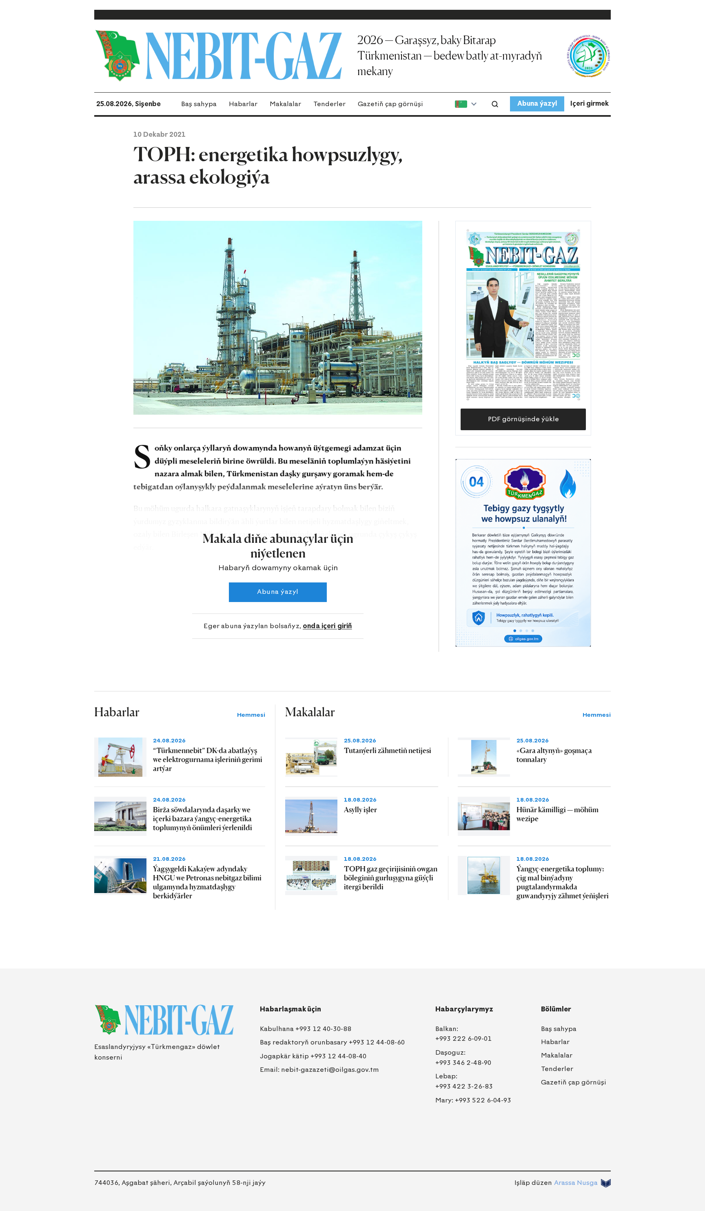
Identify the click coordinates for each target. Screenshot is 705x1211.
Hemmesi (251, 714)
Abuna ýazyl (537, 103)
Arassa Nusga (576, 1183)
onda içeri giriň (327, 626)
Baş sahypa (199, 104)
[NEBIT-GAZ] (164, 1019)
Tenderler (329, 104)
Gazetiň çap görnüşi (390, 104)
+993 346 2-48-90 (463, 1063)
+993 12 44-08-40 (338, 1056)
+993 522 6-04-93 (483, 1100)
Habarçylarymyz (464, 1009)
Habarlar (243, 104)
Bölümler (556, 1009)
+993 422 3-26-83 (464, 1086)
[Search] (495, 104)
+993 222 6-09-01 (463, 1038)
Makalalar (285, 104)
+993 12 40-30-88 (323, 1029)
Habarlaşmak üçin (290, 1009)
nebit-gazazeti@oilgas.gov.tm (330, 1069)
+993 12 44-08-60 (377, 1042)
